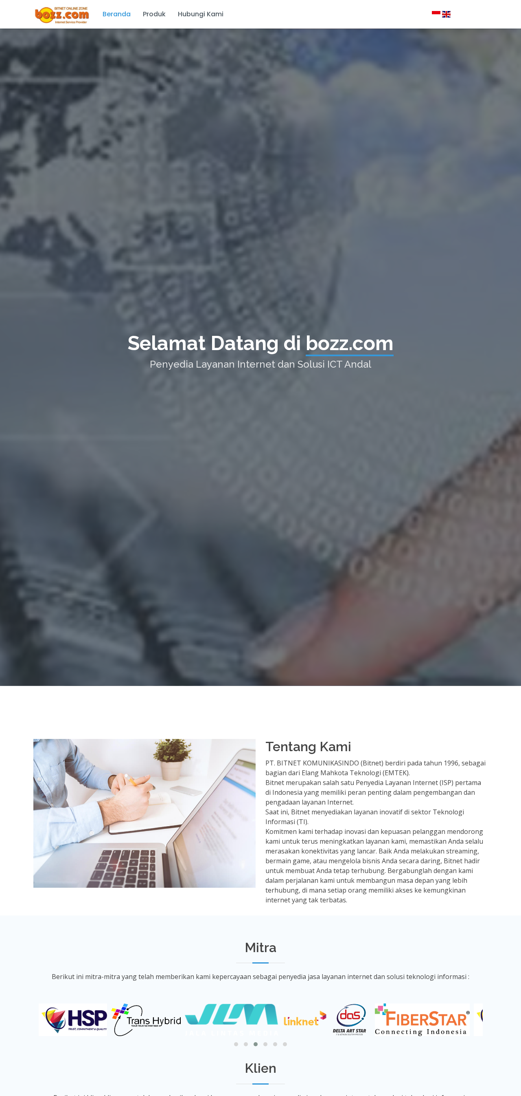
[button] (236, 1044)
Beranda (117, 14)
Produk (154, 14)
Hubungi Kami (200, 14)
